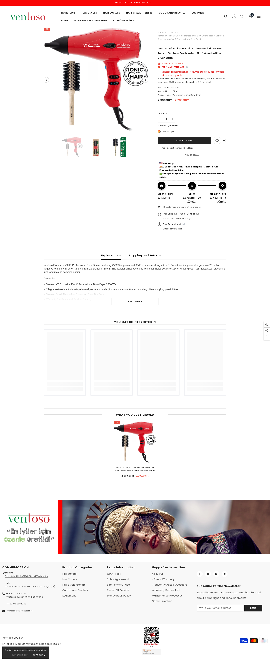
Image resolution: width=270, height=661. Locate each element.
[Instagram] (208, 574)
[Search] (226, 16)
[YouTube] (225, 574)
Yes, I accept (168, 148)
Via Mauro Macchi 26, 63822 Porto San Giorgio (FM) (30, 586)
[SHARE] (223, 140)
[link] (65, 384)
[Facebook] (200, 574)
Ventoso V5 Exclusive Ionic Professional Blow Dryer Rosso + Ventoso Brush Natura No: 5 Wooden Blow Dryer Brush (135, 469)
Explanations (111, 255)
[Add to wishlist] (217, 140)
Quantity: (162, 113)
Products (171, 32)
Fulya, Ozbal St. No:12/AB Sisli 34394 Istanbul (26, 576)
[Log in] (234, 16)
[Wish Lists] (242, 16)
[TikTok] (216, 574)
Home (160, 32)
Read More (135, 301)
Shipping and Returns (145, 255)
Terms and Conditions (184, 148)
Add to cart (184, 140)
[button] (46, 80)
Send (253, 608)
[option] (96, 80)
